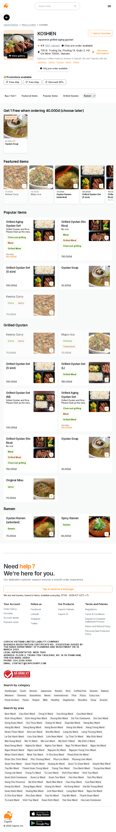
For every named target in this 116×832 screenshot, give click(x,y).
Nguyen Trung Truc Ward (82, 750)
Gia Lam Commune (91, 800)
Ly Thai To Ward (74, 736)
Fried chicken (12, 700)
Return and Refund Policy (98, 626)
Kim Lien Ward (34, 732)
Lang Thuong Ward (92, 732)
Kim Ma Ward (53, 732)
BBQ (45, 700)
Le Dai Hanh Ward (14, 736)
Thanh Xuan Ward (89, 795)
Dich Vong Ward (13, 718)
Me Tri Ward (31, 741)
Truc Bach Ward (81, 768)
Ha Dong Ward (71, 786)
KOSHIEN (43, 25)
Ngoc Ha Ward (98, 745)
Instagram (35, 618)
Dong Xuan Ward (14, 723)
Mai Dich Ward (94, 736)
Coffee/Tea (80, 691)
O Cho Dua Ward (55, 754)
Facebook (36, 609)
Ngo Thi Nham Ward (76, 745)
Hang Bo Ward (12, 727)
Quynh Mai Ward (101, 763)
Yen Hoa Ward (76, 777)
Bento (68, 62)
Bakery (104, 691)
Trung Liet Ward (13, 772)
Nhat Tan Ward (35, 754)
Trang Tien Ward (60, 768)
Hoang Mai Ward (34, 791)
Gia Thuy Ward (34, 723)
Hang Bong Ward (32, 727)
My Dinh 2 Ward (86, 741)
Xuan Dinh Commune (16, 777)
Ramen (58, 691)
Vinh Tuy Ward (90, 772)
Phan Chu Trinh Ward (16, 759)
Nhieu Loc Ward (29, 25)
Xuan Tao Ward (57, 777)
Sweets (94, 691)
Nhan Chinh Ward (14, 754)
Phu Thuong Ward (40, 759)
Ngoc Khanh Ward (14, 750)
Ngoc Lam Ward (35, 750)
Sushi (23, 691)
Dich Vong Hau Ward (36, 718)
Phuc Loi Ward (61, 759)
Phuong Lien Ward (82, 759)
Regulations (91, 609)
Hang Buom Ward (54, 727)
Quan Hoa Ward (13, 763)
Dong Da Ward (12, 786)
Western (9, 695)
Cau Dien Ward (27, 713)
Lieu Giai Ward (35, 736)
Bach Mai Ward (54, 782)
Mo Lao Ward (48, 741)
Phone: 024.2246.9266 (18, 660)
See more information (102, 51)
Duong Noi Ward (59, 718)
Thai (73, 695)
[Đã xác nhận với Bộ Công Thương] (58, 673)
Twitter (34, 623)
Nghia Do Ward (33, 745)
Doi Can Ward (101, 718)
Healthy (55, 700)
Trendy (51, 62)
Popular (60, 62)
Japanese (41, 62)
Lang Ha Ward (70, 732)
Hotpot (35, 700)
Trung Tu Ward (33, 772)
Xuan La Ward (38, 777)
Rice (68, 691)
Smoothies (35, 695)
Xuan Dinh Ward (50, 800)
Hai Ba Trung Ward (93, 786)
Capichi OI (63, 614)
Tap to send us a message (58, 589)
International (61, 695)
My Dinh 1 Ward (66, 741)
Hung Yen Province (15, 782)
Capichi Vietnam (66, 609)
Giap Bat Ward (72, 723)
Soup (93, 700)
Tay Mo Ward (12, 768)
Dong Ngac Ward (32, 786)
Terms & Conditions (95, 614)
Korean (33, 691)
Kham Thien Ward (14, 732)
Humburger (10, 691)
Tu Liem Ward (12, 800)
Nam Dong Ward (13, 745)
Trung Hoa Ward (101, 768)
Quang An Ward (56, 763)
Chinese (21, 695)
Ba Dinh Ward (36, 782)
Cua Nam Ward (84, 713)
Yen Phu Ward (94, 777)
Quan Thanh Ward (34, 763)
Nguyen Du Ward (57, 750)
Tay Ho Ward (51, 795)
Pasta (26, 700)
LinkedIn (35, 614)
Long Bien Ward (75, 791)
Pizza (83, 695)
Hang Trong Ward (95, 727)
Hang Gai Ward (74, 727)
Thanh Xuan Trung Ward (35, 768)
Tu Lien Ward (51, 772)
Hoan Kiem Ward (13, 791)
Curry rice (94, 695)
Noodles (82, 700)
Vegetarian (68, 700)
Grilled (76, 62)
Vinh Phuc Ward (70, 772)
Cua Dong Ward (64, 713)
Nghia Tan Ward (53, 745)
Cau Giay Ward (74, 782)
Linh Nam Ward (54, 736)
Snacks (103, 700)
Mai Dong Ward (13, 741)
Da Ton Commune (80, 718)
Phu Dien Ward (33, 795)
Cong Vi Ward (46, 713)
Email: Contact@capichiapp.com (25, 663)
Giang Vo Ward (53, 723)
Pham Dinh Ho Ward (78, 754)
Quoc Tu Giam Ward (78, 763)
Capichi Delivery (11, 25)
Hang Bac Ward (92, 723)
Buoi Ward (10, 713)
